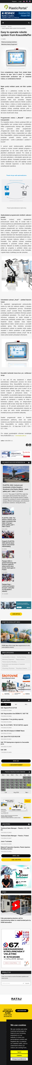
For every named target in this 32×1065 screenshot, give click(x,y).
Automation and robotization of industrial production (13, 665)
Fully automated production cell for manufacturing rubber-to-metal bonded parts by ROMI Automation (16, 920)
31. (3, 790)
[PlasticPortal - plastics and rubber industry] (16, 7)
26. (12, 787)
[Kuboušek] (16, 684)
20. (17, 785)
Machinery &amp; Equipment (9, 44)
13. (17, 782)
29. (25, 787)
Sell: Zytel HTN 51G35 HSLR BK (10, 736)
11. (8, 782)
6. (16, 780)
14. (21, 782)
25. (8, 787)
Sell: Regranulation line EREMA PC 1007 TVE (14, 713)
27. (17, 787)
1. (24, 777)
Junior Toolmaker (6, 841)
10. (3, 782)
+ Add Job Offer (16, 859)
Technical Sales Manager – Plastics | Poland (15, 835)
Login (20, 1)
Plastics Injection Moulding (9, 662)
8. (24, 780)
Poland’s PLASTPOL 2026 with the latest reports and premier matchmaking (8, 543)
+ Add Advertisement (16, 765)
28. (21, 787)
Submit (27, 983)
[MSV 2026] (16, 948)
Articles (10, 26)
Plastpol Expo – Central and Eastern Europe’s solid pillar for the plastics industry (8, 588)
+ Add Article (16, 614)
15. (25, 782)
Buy (16, 704)
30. (29, 787)
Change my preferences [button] (19, 1059)
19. (12, 785)
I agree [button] (19, 1052)
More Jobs (16, 855)
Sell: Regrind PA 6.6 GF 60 (9, 708)
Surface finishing (21, 657)
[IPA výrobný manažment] (16, 876)
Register (14, 1)
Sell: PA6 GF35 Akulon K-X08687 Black (12, 731)
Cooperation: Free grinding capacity (12, 719)
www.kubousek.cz (20, 435)
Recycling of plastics (21, 668)
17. (3, 785)
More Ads (16, 761)
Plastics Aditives (20, 659)
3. (3, 780)
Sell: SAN (3, 750)
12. (12, 782)
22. (25, 785)
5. (12, 780)
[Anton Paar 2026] (16, 454)
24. (3, 787)
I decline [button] (19, 1055)
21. (21, 785)
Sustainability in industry (8, 657)
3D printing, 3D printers (8, 668)
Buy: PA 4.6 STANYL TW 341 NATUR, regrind (14, 725)
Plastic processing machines (9, 42)
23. (29, 785)
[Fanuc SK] (16, 808)
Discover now (21, 1010)
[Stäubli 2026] (16, 605)
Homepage (3, 26)
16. (29, 782)
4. (7, 780)
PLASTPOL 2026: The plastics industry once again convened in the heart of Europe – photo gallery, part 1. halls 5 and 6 (9, 522)
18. (8, 785)
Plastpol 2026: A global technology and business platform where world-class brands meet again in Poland (9, 565)
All (6, 704)
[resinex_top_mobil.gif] (16, 15)
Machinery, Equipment (8, 659)
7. (20, 780)
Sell (26, 704)
